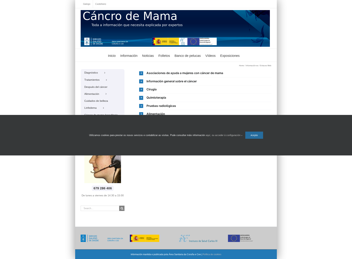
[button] (205, 73)
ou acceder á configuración (226, 135)
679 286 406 (103, 188)
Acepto (254, 135)
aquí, (209, 135)
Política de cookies (212, 254)
